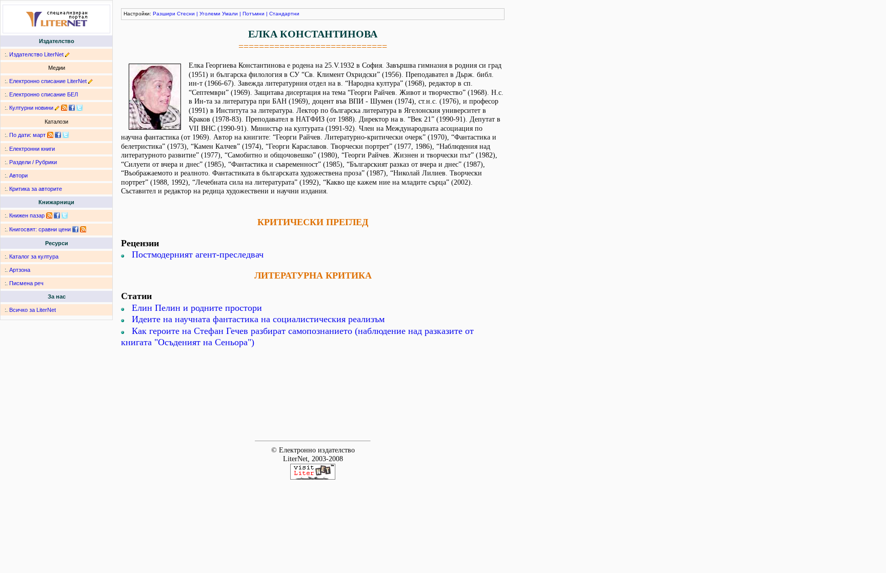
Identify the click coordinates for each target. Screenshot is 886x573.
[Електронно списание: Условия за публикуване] (90, 81)
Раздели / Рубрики (33, 162)
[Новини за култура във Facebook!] (72, 108)
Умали (230, 13)
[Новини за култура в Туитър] (79, 108)
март (39, 135)
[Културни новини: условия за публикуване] (57, 108)
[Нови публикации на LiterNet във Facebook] (58, 135)
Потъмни (254, 13)
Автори (18, 175)
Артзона (19, 270)
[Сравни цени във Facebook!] (75, 229)
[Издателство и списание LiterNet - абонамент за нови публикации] (50, 135)
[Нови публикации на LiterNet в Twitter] (66, 135)
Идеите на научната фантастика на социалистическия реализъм (258, 319)
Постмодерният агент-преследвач (198, 254)
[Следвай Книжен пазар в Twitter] (65, 215)
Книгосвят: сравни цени (40, 229)
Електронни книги (32, 149)
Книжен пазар (27, 215)
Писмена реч (26, 283)
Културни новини (31, 108)
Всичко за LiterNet (32, 310)
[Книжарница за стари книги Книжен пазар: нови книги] (49, 215)
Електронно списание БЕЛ (43, 94)
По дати (19, 135)
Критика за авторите (35, 189)
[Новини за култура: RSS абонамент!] (64, 108)
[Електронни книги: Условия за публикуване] (67, 54)
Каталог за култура (33, 256)
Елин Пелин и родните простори (197, 308)
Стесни (186, 13)
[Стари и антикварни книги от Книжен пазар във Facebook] (57, 215)
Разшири (164, 13)
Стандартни (284, 13)
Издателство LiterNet (36, 54)
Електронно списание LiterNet (48, 81)
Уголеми (209, 13)
